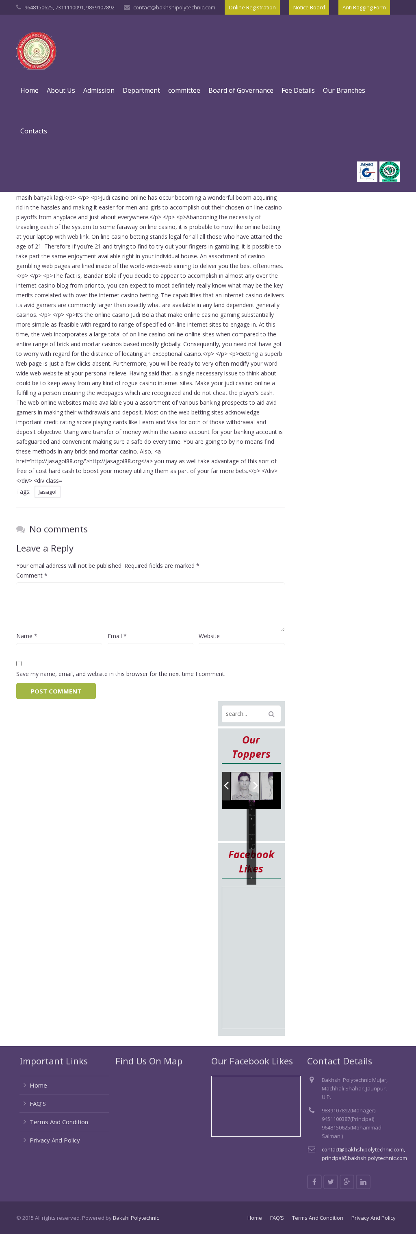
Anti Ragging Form (364, 7)
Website (209, 636)
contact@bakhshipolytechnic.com (174, 7)
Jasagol (47, 491)
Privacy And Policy (55, 1140)
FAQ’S (38, 1103)
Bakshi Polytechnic (136, 1217)
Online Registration (252, 7)
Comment (32, 575)
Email (117, 636)
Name (26, 636)
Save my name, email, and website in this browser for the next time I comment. (120, 674)
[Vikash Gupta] (245, 786)
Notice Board (309, 7)
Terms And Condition (59, 1122)
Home (38, 1085)
